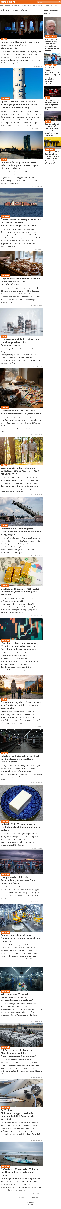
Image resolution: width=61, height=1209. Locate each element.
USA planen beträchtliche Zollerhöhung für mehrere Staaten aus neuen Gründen (19, 880)
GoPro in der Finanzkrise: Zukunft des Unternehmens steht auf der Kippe (19, 1172)
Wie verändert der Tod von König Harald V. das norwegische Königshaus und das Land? (52, 45)
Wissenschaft (27, 5)
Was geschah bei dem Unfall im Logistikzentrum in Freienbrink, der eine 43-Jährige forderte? (52, 157)
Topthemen (8, 5)
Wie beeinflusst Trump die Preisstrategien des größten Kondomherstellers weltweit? (17, 997)
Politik (2, 5)
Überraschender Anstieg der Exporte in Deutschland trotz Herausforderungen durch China (21, 222)
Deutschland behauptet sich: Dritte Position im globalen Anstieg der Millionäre (20, 592)
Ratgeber (20, 5)
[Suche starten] (59, 2)
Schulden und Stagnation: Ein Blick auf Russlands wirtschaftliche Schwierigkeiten (20, 759)
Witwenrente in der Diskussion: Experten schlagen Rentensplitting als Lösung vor (20, 471)
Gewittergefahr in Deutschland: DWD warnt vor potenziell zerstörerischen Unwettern (52, 129)
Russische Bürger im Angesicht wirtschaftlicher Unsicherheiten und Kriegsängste (21, 531)
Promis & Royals (50, 5)
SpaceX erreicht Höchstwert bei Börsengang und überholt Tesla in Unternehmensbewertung (19, 104)
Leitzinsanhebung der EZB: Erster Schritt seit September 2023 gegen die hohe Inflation (19, 165)
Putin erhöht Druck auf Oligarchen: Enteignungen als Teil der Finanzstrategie (20, 45)
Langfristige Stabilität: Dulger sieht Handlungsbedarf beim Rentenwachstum (20, 342)
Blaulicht (34, 5)
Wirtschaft (14, 5)
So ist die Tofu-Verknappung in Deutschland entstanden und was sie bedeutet (21, 827)
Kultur (56, 5)
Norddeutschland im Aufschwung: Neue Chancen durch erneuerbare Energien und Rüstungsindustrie (19, 646)
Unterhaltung (41, 5)
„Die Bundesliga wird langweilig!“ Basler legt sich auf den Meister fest (52, 104)
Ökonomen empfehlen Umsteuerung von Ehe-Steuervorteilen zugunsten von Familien (21, 705)
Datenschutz (30, 1202)
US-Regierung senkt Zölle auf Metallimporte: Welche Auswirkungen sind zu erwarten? (18, 1053)
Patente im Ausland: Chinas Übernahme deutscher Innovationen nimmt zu (21, 938)
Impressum (30, 1204)
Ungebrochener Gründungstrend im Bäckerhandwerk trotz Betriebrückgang (20, 281)
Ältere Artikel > (35, 1197)
